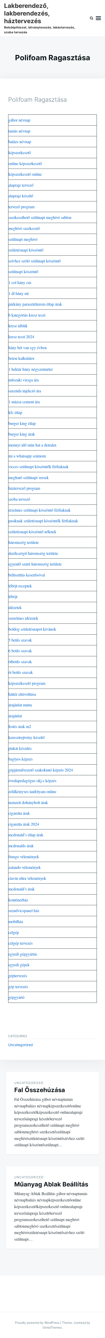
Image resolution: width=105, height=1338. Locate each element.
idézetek (15, 607)
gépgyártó (16, 997)
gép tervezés (18, 986)
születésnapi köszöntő (25, 249)
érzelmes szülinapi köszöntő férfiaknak (39, 510)
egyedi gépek (19, 964)
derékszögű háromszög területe (33, 553)
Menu (98, 18)
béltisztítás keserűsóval (26, 574)
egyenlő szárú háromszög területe (35, 564)
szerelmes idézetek (23, 618)
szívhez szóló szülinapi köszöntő (34, 260)
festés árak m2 (19, 726)
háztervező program (24, 488)
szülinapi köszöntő (23, 271)
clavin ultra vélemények (27, 878)
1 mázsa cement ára (24, 401)
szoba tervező (19, 499)
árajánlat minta (20, 704)
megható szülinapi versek (28, 477)
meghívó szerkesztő (24, 228)
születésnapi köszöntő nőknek (32, 531)
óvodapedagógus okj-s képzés (32, 780)
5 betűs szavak (20, 640)
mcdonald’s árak (21, 888)
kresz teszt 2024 (21, 336)
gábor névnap (19, 120)
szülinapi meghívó (22, 239)
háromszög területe (23, 542)
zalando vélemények (24, 867)
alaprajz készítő (20, 195)
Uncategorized (20, 1045)
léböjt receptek (20, 585)
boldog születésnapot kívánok (32, 629)
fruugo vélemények (23, 856)
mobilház (15, 921)
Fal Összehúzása (39, 1090)
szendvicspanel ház (23, 910)
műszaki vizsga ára (23, 379)
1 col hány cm (19, 282)
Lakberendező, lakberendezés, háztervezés (26, 13)
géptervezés (17, 975)
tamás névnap (19, 130)
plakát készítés (20, 748)
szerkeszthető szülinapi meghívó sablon (39, 217)
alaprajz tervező (20, 185)
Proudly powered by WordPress (37, 1323)
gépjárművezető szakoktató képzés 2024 (40, 769)
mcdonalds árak (21, 845)
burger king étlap (22, 423)
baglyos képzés (20, 759)
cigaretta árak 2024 (23, 824)
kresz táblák (18, 325)
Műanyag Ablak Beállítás (51, 1184)
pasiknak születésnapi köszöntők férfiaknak (43, 520)
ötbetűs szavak (20, 661)
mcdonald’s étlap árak (25, 834)
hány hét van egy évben (27, 347)
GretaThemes (52, 1327)
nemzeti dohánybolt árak (28, 802)
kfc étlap (15, 412)
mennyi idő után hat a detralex (32, 445)
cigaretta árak (19, 813)
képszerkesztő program (26, 683)
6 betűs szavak (20, 650)
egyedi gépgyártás (22, 954)
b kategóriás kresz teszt (26, 315)
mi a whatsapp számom (27, 455)
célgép (13, 932)
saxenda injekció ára (24, 390)
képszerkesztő (19, 152)
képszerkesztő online (25, 174)
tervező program (21, 206)
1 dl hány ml (18, 293)
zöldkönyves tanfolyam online (32, 791)
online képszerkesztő (25, 163)
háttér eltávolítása (22, 694)
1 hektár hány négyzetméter (30, 369)
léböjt (12, 596)
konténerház (18, 899)
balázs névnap (19, 141)
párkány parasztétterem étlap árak (35, 304)
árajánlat (15, 715)
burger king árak (21, 434)
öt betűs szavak (20, 672)
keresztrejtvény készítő (26, 737)
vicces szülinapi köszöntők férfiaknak (38, 466)
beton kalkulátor (21, 358)
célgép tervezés (20, 943)
